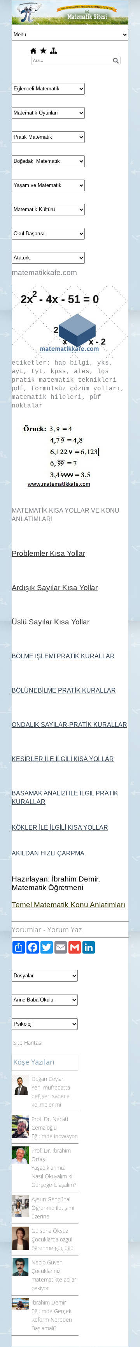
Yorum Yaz (64, 929)
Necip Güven (47, 1262)
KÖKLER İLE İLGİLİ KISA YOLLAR (60, 827)
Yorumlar (26, 929)
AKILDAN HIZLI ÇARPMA (48, 853)
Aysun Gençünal (51, 1199)
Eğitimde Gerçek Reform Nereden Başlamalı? (52, 1319)
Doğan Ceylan (48, 1079)
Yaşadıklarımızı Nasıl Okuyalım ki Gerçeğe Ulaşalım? (54, 1176)
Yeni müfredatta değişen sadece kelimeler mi (51, 1096)
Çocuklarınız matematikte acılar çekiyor (54, 1279)
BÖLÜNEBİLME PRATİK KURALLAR (64, 690)
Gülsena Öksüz (50, 1230)
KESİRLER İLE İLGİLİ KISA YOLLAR (63, 759)
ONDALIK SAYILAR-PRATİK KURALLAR (69, 724)
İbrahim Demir (49, 1302)
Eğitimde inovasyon (55, 1136)
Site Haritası (27, 1042)
